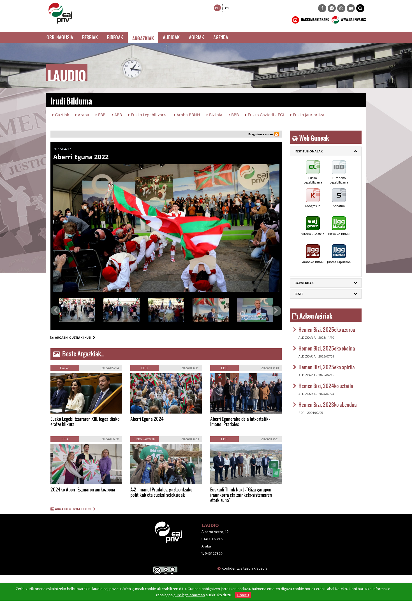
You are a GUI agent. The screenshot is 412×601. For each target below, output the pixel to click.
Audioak (171, 37)
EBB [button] (101, 114)
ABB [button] (117, 114)
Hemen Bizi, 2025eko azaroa (326, 329)
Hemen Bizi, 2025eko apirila (326, 367)
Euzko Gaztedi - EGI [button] (265, 114)
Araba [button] (83, 114)
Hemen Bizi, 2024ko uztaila (325, 385)
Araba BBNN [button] (187, 114)
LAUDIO (210, 525)
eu (217, 7)
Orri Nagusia (60, 37)
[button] (360, 8)
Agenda (220, 37)
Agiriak (196, 37)
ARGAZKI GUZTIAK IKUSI (74, 337)
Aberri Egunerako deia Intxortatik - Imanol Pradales (240, 421)
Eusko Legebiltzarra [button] (149, 114)
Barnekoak (304, 283)
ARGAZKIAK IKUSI (77, 407)
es (227, 7)
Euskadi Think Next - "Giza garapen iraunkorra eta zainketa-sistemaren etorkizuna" (241, 494)
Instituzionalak (309, 151)
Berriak (90, 37)
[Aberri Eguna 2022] (166, 228)
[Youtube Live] (351, 8)
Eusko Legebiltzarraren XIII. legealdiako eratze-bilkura (85, 421)
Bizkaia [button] (215, 114)
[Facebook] (322, 8)
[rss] (276, 135)
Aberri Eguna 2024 (147, 419)
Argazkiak (143, 37)
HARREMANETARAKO (314, 18)
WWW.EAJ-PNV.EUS (353, 18)
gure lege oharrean (189, 594)
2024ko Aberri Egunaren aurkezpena (82, 489)
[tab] (325, 151)
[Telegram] (332, 8)
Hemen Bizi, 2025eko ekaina (326, 348)
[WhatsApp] (341, 8)
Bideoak (115, 37)
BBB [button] (234, 114)
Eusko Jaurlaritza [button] (308, 114)
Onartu (243, 594)
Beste (299, 294)
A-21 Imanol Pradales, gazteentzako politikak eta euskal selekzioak (161, 492)
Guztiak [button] (61, 114)
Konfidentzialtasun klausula (244, 568)
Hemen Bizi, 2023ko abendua (327, 404)
